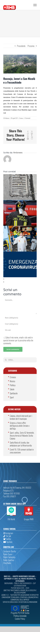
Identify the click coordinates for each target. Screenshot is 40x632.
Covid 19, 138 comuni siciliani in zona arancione (22, 451)
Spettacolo (14, 393)
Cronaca (21, 118)
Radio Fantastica (9, 557)
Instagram (9, 533)
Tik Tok (8, 536)
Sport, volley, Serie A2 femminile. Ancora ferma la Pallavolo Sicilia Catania (22, 435)
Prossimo (31, 46)
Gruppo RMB (28, 519)
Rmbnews (7, 118)
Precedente (21, 46)
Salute (12, 389)
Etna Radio (7, 563)
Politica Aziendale (20, 615)
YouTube (9, 542)
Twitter (8, 539)
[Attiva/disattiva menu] (35, 5)
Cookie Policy (20, 618)
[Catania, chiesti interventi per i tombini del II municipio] (20, 175)
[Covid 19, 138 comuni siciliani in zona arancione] (20, 253)
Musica (12, 381)
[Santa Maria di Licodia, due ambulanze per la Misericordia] (20, 227)
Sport (12, 397)
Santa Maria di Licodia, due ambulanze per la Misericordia (21, 444)
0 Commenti (27, 118)
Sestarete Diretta (9, 551)
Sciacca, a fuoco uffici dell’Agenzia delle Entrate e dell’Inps (19, 425)
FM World (11, 519)
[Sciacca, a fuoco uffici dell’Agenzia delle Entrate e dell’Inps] (20, 201)
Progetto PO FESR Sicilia (20, 613)
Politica (12, 385)
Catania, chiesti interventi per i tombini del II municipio (21, 417)
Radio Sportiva (8, 560)
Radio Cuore (7, 554)
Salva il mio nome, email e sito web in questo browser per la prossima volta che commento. (18, 340)
